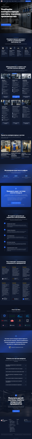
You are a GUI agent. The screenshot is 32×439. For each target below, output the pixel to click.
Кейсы (17, 421)
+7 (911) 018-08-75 (11, 425)
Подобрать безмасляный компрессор (26, 96)
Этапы (17, 422)
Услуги (17, 420)
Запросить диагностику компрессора (26, 123)
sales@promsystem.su (12, 428)
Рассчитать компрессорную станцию (16, 96)
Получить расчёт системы (6, 24)
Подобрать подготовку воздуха (16, 123)
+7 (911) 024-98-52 (12, 424)
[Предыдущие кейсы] (28, 137)
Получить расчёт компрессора (5, 96)
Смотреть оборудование (15, 24)
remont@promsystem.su (12, 430)
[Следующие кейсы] (30, 137)
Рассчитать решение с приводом (6, 123)
